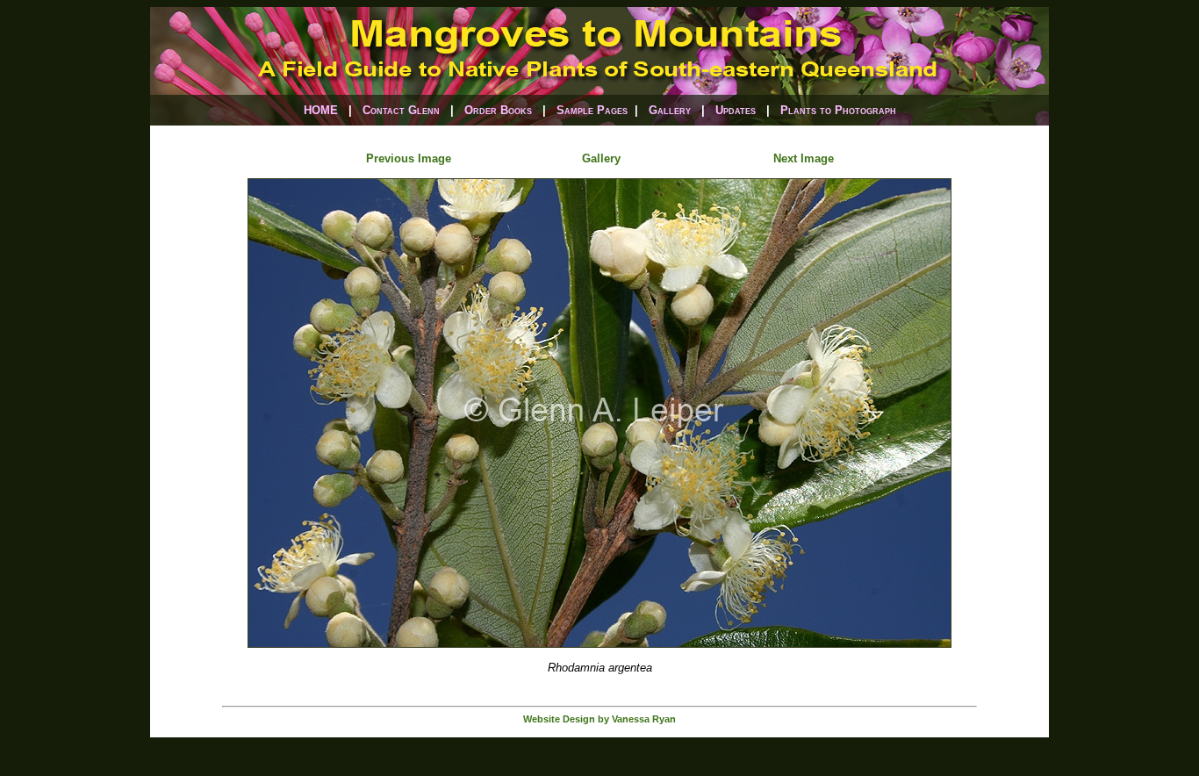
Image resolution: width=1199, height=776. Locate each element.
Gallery (670, 110)
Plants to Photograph (838, 110)
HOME (321, 110)
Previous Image (408, 158)
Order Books (498, 110)
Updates (735, 110)
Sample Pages (592, 110)
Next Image (803, 158)
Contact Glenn (401, 110)
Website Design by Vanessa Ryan (599, 719)
